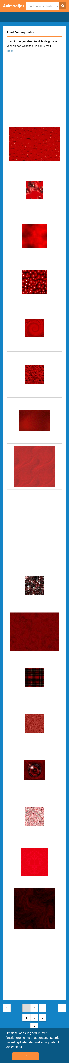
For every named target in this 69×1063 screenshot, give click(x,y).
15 (61, 1008)
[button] (24, 1047)
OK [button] (26, 1056)
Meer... (11, 50)
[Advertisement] (34, 85)
